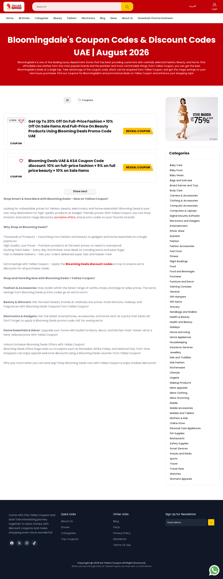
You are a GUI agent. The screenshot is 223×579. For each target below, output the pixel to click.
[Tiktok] (34, 543)
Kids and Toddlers (180, 357)
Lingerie (174, 377)
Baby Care (176, 165)
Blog (102, 18)
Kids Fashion (177, 362)
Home (9, 18)
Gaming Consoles (180, 286)
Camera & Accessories (184, 195)
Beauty (57, 18)
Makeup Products (180, 382)
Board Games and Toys (184, 185)
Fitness (174, 256)
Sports (174, 458)
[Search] (127, 6)
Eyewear (175, 236)
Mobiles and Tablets (182, 413)
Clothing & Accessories (184, 200)
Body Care (176, 190)
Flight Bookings (179, 261)
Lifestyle (175, 372)
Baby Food (176, 170)
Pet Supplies (177, 433)
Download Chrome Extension (155, 18)
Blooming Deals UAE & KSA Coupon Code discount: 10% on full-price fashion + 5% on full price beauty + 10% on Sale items (71, 165)
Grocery (175, 307)
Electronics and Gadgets (185, 221)
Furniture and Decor (182, 281)
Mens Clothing (178, 393)
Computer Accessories (184, 205)
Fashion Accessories (182, 246)
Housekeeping (178, 342)
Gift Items (176, 302)
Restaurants (177, 438)
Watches (175, 474)
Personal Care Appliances (185, 428)
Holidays (175, 327)
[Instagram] (27, 543)
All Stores (24, 18)
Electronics (88, 18)
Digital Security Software (185, 216)
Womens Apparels (181, 479)
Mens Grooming (179, 398)
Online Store (177, 423)
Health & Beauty (180, 317)
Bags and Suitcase (181, 180)
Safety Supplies (179, 443)
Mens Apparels (178, 388)
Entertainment (179, 226)
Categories (41, 18)
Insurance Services (181, 347)
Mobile (174, 403)
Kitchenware (177, 367)
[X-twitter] (19, 543)
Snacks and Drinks (181, 453)
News (113, 18)
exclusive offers (64, 217)
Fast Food (176, 251)
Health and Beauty (181, 322)
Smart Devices (179, 448)
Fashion (71, 18)
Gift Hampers (178, 296)
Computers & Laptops (183, 210)
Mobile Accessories (181, 408)
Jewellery (175, 352)
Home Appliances (180, 337)
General (174, 291)
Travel (173, 463)
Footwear (175, 276)
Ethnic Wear (177, 231)
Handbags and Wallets (183, 312)
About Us (127, 18)
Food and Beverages (182, 271)
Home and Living (180, 332)
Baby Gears (177, 175)
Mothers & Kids (179, 418)
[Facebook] (12, 543)
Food (173, 266)
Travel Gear (177, 468)
